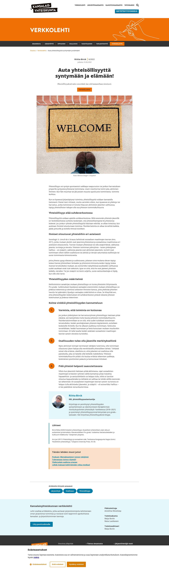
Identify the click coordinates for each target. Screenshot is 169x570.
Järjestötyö (49, 44)
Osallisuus (73, 44)
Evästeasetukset (39, 564)
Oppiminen (61, 44)
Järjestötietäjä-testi (124, 543)
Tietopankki (129, 5)
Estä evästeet (57, 564)
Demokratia (36, 44)
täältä (36, 557)
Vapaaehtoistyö (102, 44)
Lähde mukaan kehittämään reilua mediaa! (71, 465)
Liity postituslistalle (41, 524)
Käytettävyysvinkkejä (126, 11)
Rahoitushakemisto (114, 5)
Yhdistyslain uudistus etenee (64, 462)
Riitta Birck (75, 395)
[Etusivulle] (44, 12)
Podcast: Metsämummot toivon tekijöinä (70, 457)
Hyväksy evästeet (76, 564)
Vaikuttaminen (86, 44)
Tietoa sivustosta (95, 543)
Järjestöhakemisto (95, 5)
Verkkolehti (80, 5)
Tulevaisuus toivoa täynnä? (64, 459)
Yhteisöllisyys (117, 44)
